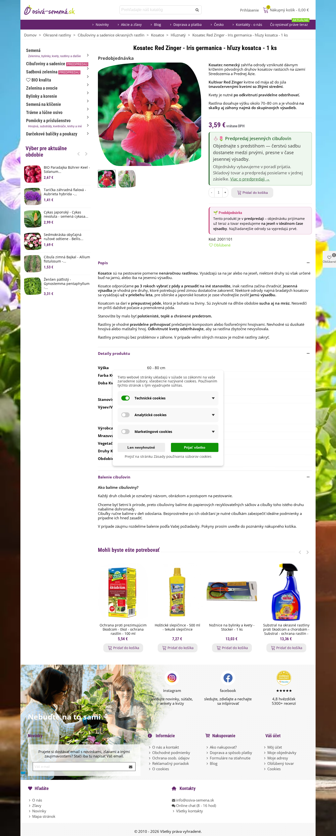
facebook (228, 690)
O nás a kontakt (165, 747)
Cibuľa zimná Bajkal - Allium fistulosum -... (67, 259)
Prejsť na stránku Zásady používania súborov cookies (168, 456)
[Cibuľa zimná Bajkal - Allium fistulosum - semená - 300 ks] (32, 263)
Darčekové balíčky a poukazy (51, 133)
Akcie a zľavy (131, 24)
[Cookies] (265, 768)
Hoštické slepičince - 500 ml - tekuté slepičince (177, 627)
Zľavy (36, 805)
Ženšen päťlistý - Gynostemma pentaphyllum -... (67, 284)
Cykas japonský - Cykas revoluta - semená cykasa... (66, 214)
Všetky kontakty (189, 810)
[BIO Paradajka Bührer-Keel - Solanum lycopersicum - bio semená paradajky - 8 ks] (32, 174)
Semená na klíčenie (43, 104)
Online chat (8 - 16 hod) (196, 805)
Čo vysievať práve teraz (289, 23)
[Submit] (130, 766)
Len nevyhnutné (141, 447)
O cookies (160, 768)
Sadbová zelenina (52, 71)
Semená (53, 53)
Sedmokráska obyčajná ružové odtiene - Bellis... (63, 237)
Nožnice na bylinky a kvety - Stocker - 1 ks (232, 627)
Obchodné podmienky (171, 752)
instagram (172, 690)
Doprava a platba (187, 24)
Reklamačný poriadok (170, 763)
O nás (37, 800)
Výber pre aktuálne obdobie (46, 151)
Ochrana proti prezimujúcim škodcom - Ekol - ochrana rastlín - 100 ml (123, 629)
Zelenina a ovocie (42, 88)
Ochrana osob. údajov (171, 757)
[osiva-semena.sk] (53, 10)
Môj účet (274, 747)
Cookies (274, 768)
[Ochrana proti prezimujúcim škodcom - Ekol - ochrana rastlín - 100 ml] (123, 592)
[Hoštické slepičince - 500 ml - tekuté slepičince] (177, 592)
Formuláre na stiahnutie (230, 757)
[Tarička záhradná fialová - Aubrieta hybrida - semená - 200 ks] (32, 196)
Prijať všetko (194, 447)
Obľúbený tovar (280, 763)
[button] (78, 153)
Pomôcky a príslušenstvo (54, 123)
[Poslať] (197, 10)
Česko (219, 24)
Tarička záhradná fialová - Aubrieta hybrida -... (65, 192)
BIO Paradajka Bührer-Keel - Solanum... (67, 169)
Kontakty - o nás (249, 24)
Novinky (102, 24)
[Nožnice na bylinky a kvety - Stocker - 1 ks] (232, 592)
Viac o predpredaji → (250, 179)
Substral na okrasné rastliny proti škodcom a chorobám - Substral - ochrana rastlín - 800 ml (286, 631)
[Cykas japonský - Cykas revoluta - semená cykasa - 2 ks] (32, 219)
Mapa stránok (43, 816)
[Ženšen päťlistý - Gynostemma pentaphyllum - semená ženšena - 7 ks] (32, 286)
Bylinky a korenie (41, 96)
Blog (157, 24)
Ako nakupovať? (223, 747)
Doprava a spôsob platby (231, 752)
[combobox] (156, 10)
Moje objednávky (281, 752)
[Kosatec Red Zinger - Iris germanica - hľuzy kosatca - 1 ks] (149, 113)
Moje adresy (277, 757)
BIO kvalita (41, 79)
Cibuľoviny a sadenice (56, 63)
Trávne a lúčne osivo (44, 112)
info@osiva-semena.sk (195, 800)
